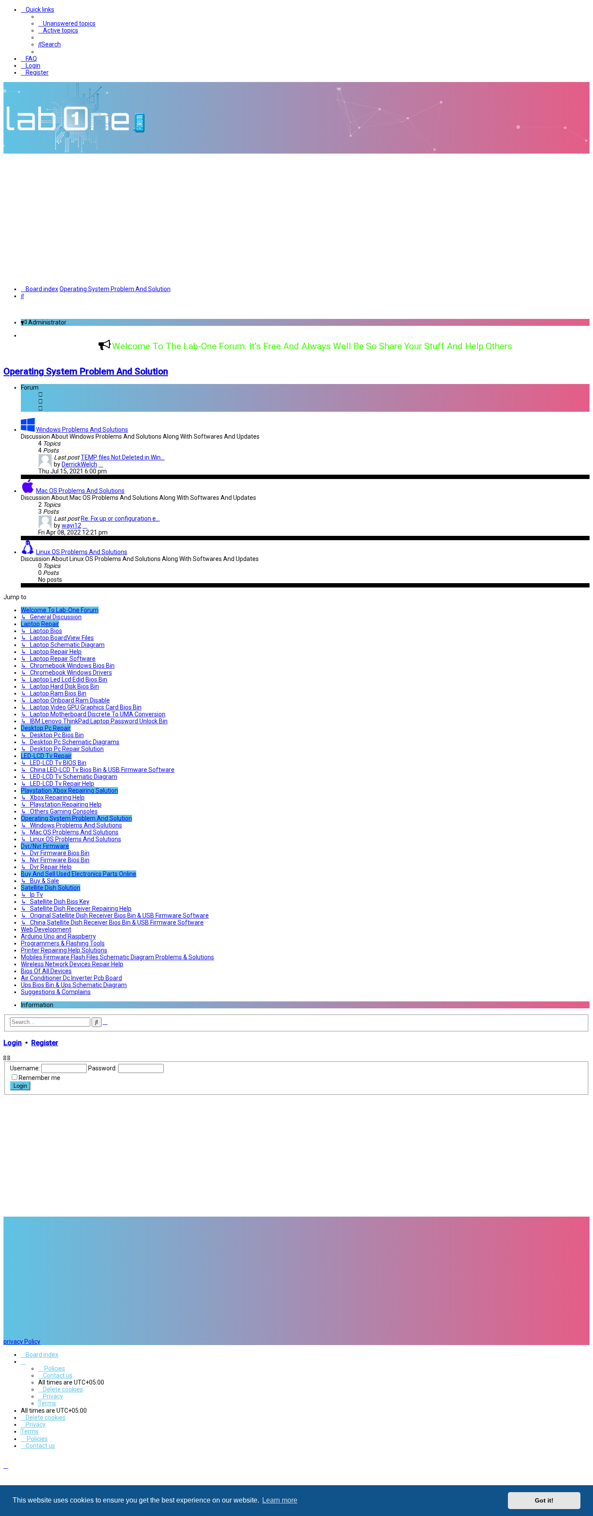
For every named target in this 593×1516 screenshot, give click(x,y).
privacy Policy (21, 1341)
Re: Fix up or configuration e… (120, 518)
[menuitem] (67, 23)
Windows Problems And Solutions (82, 429)
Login (12, 1043)
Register (44, 1043)
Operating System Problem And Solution (85, 371)
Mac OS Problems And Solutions (80, 490)
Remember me (39, 1077)
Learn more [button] (279, 1500)
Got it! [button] (544, 1500)
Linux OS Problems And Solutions (81, 551)
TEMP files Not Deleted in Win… (123, 457)
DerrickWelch (79, 464)
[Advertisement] (296, 218)
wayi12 (71, 525)
